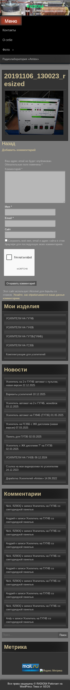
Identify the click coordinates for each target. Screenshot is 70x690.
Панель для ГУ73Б (17, 436)
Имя (8, 206)
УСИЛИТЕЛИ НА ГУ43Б (20, 327)
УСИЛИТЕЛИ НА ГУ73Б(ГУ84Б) (24, 336)
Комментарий (13, 169)
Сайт (8, 229)
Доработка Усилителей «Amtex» (25, 478)
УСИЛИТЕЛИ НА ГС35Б (20, 345)
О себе (7, 40)
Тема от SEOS (41, 686)
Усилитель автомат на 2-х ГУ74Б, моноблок (31, 403)
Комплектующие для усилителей (25, 354)
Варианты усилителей (19, 394)
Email (9, 218)
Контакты (9, 30)
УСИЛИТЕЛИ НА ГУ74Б (20, 318)
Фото (6, 49)
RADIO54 (35, 6)
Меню (11, 21)
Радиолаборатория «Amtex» (21, 59)
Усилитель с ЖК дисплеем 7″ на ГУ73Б (29, 445)
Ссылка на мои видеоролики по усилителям (32, 466)
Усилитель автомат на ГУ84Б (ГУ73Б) (28, 415)
